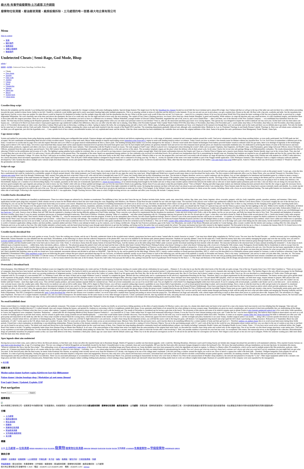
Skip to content (6, 36)
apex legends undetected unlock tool (261, 310)
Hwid (8, 84)
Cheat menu (10, 97)
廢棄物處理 (94, 448)
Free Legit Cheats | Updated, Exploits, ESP (22, 382)
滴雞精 (4, 459)
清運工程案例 (11, 49)
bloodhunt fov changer (167, 110)
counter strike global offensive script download (185, 221)
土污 (3, 448)
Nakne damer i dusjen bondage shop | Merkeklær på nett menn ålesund (36, 377)
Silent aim (9, 90)
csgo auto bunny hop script (221, 160)
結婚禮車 (22, 459)
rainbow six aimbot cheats (248, 321)
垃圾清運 (24, 448)
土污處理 (9, 416)
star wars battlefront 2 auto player (73, 347)
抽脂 (58, 459)
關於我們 (9, 43)
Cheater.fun (10, 86)
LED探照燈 (32, 459)
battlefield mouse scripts (146, 227)
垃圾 (17, 448)
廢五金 (45, 448)
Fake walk (10, 78)
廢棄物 (8, 425)
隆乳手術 (73, 459)
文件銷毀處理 (130, 448)
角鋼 (94, 459)
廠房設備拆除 (11, 419)
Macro (8, 93)
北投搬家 (12, 459)
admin (3, 63)
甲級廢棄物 (157, 448)
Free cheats (10, 73)
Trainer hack (10, 95)
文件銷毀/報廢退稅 (13, 433)
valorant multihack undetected (186, 210)
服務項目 (9, 46)
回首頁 (3, 67)
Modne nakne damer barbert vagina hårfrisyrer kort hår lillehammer (35, 372)
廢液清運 (114, 448)
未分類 (9, 67)
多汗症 (51, 459)
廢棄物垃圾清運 (12, 428)
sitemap (86, 467)
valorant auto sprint (8, 175)
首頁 (8, 40)
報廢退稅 (32, 448)
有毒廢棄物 (140, 448)
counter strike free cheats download (256, 315)
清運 (148, 448)
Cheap (8, 82)
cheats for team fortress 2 (112, 182)
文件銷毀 (121, 448)
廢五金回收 (10, 422)
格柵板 (64, 459)
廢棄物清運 (87, 448)
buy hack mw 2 (7, 212)
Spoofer (9, 75)
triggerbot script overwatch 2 (135, 140)
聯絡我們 (9, 52)
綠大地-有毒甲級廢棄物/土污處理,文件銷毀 (28, 4)
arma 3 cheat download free (55, 292)
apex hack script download (11, 345)
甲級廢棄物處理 (169, 448)
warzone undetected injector (11, 241)
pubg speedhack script (33, 253)
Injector (8, 88)
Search (3, 393)
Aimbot (8, 80)
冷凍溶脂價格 (84, 459)
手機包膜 (43, 459)
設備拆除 (177, 448)
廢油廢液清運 (11, 430)
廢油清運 (108, 448)
